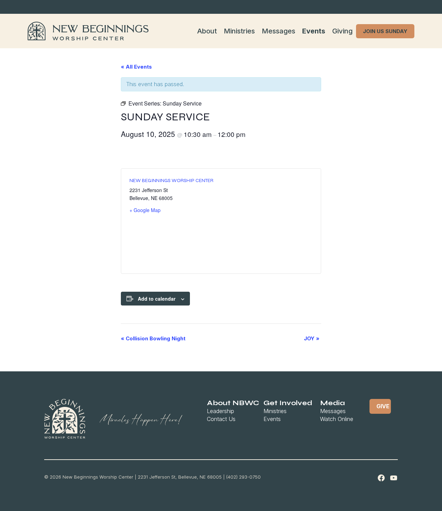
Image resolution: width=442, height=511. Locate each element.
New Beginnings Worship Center (171, 180)
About (207, 31)
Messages (278, 31)
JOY (311, 338)
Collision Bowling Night (153, 338)
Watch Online (336, 418)
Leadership (220, 411)
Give (383, 406)
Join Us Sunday (385, 31)
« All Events (136, 66)
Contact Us (221, 418)
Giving (342, 31)
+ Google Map (145, 210)
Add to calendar (156, 298)
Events (313, 31)
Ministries (239, 31)
